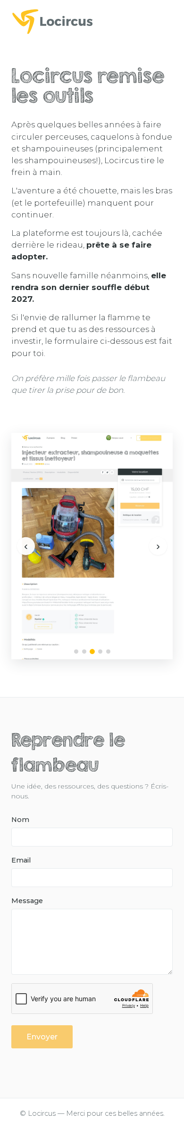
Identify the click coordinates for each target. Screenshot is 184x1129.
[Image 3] (92, 651)
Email (21, 860)
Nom (20, 819)
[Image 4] (100, 651)
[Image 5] (108, 651)
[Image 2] (84, 651)
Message (27, 901)
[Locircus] (92, 21)
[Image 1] (76, 651)
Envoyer (42, 1036)
